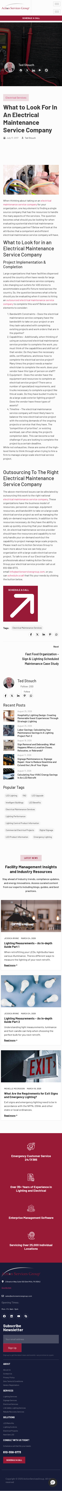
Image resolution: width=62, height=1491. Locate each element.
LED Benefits (35, 802)
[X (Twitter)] (37, 634)
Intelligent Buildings (14, 802)
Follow (27, 691)
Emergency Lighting (43, 837)
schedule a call (16, 575)
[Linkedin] (11, 1316)
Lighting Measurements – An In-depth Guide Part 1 (28, 944)
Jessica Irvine (11, 938)
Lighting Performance (15, 816)
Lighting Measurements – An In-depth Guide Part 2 (28, 1020)
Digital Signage (46, 830)
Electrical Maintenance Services (27, 628)
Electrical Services (16, 97)
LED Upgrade (37, 795)
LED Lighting (11, 795)
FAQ (24, 795)
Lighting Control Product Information (22, 823)
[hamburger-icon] (56, 4)
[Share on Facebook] (20, 70)
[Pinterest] (50, 634)
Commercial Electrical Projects (20, 830)
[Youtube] (18, 1316)
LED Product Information (17, 837)
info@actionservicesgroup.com (27, 571)
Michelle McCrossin (14, 1089)
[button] (31, 858)
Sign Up (12, 1347)
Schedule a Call (18, 589)
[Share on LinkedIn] (33, 70)
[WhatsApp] (56, 634)
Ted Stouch (26, 65)
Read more (9, 965)
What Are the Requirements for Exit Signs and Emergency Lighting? (31, 1095)
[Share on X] (27, 70)
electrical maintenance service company (25, 499)
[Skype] (25, 1316)
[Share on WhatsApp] (46, 70)
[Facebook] (31, 634)
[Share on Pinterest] (40, 70)
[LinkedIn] (43, 634)
